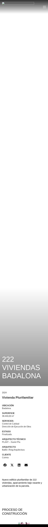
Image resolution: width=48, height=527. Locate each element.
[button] (5, 465)
